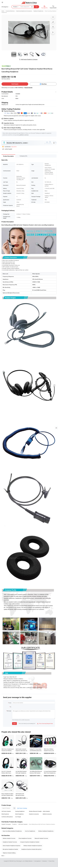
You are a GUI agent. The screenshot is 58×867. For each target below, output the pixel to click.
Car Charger (18, 816)
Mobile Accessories (47, 814)
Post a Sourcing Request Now (45, 723)
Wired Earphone (5, 814)
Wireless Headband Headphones (45, 831)
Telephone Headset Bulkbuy (9, 853)
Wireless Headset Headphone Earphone (32, 845)
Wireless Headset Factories (9, 838)
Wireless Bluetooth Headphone (36, 811)
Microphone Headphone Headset (10, 849)
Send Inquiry (14, 84)
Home (3, 11)
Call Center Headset (6, 811)
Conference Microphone (7, 816)
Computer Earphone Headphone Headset (29, 842)
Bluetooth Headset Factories (41, 838)
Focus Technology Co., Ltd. (19, 861)
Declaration (44, 861)
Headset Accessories (34, 814)
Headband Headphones (38, 11)
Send (14, 723)
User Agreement (37, 861)
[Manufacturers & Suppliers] (29, 2)
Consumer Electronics (10, 11)
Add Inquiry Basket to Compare (29, 59)
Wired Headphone (19, 814)
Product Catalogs (23, 808)
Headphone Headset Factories (10, 842)
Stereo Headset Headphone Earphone (11, 845)
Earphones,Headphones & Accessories (24, 11)
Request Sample (28, 87)
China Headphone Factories (25, 838)
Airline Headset (46, 811)
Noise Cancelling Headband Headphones (12, 831)
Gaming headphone (19, 811)
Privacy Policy (51, 861)
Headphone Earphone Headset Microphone (31, 849)
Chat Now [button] (44, 84)
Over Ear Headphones (30, 831)
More (3, 855)
